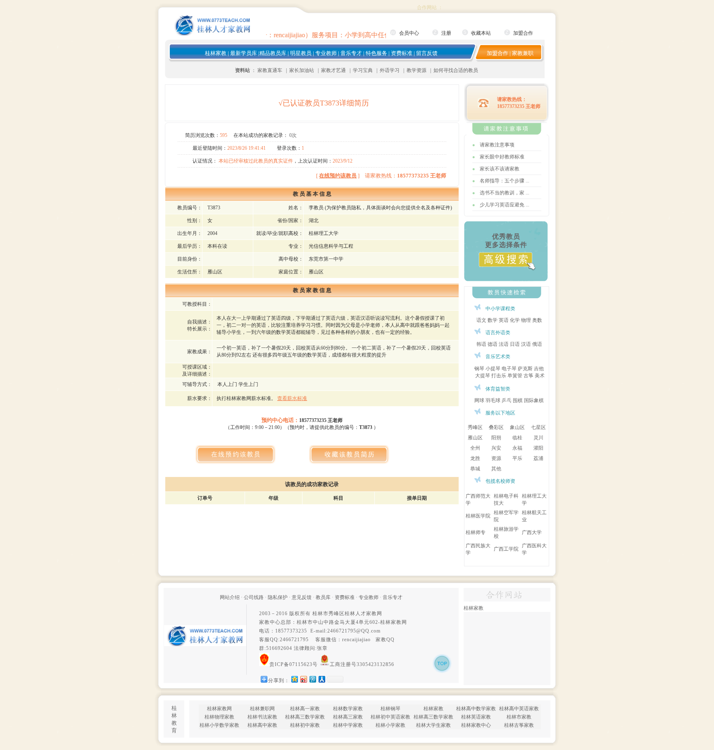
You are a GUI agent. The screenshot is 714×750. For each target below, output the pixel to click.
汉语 (526, 344)
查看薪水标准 (292, 398)
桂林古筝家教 (519, 725)
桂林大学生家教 (433, 725)
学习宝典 (363, 70)
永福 (517, 448)
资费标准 (401, 53)
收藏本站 (481, 33)
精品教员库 (272, 53)
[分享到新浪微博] (303, 679)
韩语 (481, 344)
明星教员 (301, 53)
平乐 (517, 458)
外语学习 (390, 70)
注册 (446, 33)
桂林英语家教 (476, 717)
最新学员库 (243, 53)
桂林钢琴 (390, 709)
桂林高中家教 (262, 725)
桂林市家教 (519, 717)
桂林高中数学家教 (476, 709)
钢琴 (479, 368)
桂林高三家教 (348, 717)
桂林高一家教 (305, 709)
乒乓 (507, 400)
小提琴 (493, 368)
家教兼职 (522, 53)
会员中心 (409, 33)
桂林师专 (476, 532)
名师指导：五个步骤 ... (504, 181)
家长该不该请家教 (499, 169)
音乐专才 (351, 53)
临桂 (517, 438)
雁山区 (475, 438)
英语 (504, 320)
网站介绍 (230, 597)
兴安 (496, 448)
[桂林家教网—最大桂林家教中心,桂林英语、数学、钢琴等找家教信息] (212, 34)
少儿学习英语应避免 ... (504, 205)
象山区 (517, 427)
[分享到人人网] (321, 679)
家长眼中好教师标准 (502, 157)
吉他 (539, 368)
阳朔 (496, 438)
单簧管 (514, 376)
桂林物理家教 (219, 717)
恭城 (475, 469)
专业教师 (326, 53)
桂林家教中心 (476, 725)
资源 (496, 458)
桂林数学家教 (348, 709)
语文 (481, 320)
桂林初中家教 (305, 725)
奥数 (537, 320)
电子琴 (509, 368)
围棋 (518, 400)
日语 (515, 344)
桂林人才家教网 (363, 613)
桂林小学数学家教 (219, 725)
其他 (496, 469)
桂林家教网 (393, 622)
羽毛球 (493, 400)
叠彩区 (496, 427)
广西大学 (532, 532)
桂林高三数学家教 (305, 717)
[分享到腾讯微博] (312, 679)
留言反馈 (427, 53)
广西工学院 (506, 549)
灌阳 (538, 448)
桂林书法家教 (262, 717)
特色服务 (376, 53)
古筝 (528, 376)
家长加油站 (301, 70)
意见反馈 (302, 597)
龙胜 (475, 458)
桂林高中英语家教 (519, 709)
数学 (492, 320)
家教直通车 (269, 70)
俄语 (537, 344)
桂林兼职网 (262, 709)
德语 (492, 344)
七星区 (538, 427)
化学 (515, 320)
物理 (526, 320)
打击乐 (498, 376)
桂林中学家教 (348, 725)
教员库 (323, 597)
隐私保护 (278, 597)
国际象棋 (534, 400)
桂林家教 (215, 53)
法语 (504, 344)
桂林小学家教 (390, 725)
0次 (293, 135)
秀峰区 (475, 427)
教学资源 (416, 70)
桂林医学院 (478, 516)
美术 (540, 376)
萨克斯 (525, 368)
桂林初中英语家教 (390, 717)
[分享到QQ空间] (294, 679)
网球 (479, 400)
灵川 (538, 438)
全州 (475, 448)
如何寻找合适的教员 (455, 70)
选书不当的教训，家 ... (504, 193)
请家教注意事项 (497, 145)
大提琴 (482, 376)
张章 (322, 648)
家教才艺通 (333, 70)
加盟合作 (523, 33)
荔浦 (538, 458)
